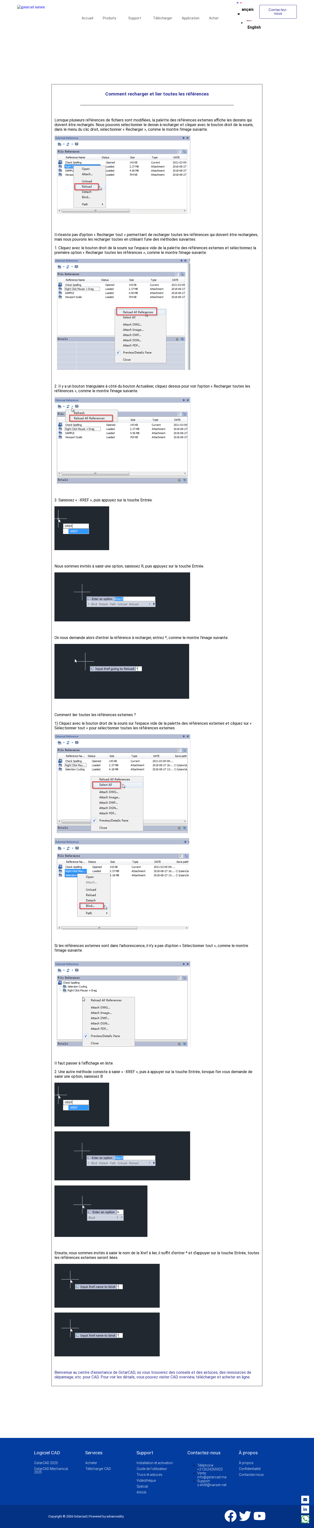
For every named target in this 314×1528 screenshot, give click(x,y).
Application (190, 18)
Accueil (87, 18)
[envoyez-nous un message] (305, 1519)
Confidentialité (250, 1469)
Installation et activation (155, 1463)
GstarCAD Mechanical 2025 (51, 1470)
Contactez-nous (251, 1475)
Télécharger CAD (98, 1469)
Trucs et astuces (149, 1475)
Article (141, 1492)
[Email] (305, 1500)
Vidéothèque (146, 1480)
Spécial (142, 1486)
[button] (110, 18)
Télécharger (162, 18)
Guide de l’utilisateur (152, 1469)
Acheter (91, 1463)
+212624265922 (210, 1469)
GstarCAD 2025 (46, 1463)
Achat (214, 18)
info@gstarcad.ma (211, 1477)
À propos (246, 1463)
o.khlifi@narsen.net (211, 1485)
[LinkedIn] (305, 1509)
